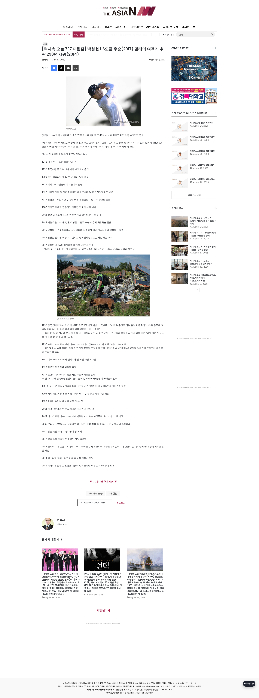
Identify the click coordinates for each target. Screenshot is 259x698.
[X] (61, 68)
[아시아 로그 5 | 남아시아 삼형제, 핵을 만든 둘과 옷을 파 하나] (179, 221)
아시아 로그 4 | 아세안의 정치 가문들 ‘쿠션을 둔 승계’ (203, 234)
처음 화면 (68, 26)
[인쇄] (76, 68)
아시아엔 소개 (93, 689)
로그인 (185, 26)
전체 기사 (82, 26)
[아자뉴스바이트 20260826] (179, 183)
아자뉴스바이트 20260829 (202, 136)
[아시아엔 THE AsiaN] (129, 11)
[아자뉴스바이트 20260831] (179, 126)
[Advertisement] (103, 647)
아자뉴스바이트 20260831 (202, 122)
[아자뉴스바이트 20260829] (179, 140)
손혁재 (45, 59)
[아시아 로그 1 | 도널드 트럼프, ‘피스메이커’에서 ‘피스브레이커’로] (179, 278)
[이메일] (68, 68)
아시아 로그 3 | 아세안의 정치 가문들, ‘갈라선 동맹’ (203, 248)
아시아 (95, 26)
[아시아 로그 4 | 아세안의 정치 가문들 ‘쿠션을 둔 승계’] (179, 236)
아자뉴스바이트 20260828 (202, 151)
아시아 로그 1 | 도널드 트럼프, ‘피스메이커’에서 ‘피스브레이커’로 (203, 277)
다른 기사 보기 (194, 195)
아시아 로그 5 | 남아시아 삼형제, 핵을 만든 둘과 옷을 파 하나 (203, 220)
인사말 (103, 689)
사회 (45, 44)
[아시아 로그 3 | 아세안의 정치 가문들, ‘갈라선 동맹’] (179, 250)
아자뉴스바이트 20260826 (202, 179)
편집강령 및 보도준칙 (124, 689)
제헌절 (113, 493)
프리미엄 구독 (170, 26)
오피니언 (120, 26)
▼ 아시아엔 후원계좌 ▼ (103, 481)
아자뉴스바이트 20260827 (202, 165)
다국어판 (135, 26)
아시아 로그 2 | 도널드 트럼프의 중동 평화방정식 (201, 262)
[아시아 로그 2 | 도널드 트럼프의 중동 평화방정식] (179, 264)
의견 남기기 (103, 610)
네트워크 (110, 689)
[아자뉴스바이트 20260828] (179, 155)
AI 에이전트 (152, 26)
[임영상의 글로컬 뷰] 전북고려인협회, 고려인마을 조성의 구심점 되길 (118, 34)
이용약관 (138, 689)
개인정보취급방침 (151, 689)
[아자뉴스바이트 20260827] (179, 169)
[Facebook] (54, 68)
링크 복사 (120, 503)
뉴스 (107, 26)
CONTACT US (166, 689)
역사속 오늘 (96, 493)
